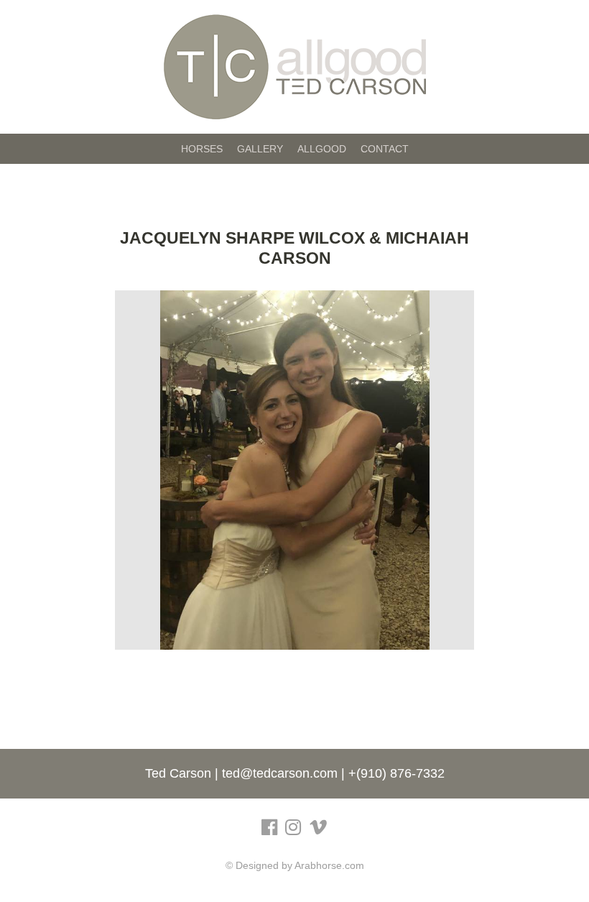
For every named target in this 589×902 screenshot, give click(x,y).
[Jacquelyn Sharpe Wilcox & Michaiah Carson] (295, 470)
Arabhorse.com (329, 865)
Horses (202, 149)
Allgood (321, 149)
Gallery (260, 149)
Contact (385, 149)
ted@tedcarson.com (280, 773)
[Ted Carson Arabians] (294, 66)
